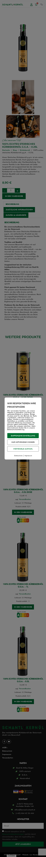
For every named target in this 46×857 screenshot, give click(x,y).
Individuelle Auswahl (23, 449)
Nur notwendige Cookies (23, 442)
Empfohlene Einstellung (23, 436)
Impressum (28, 455)
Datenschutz (18, 455)
